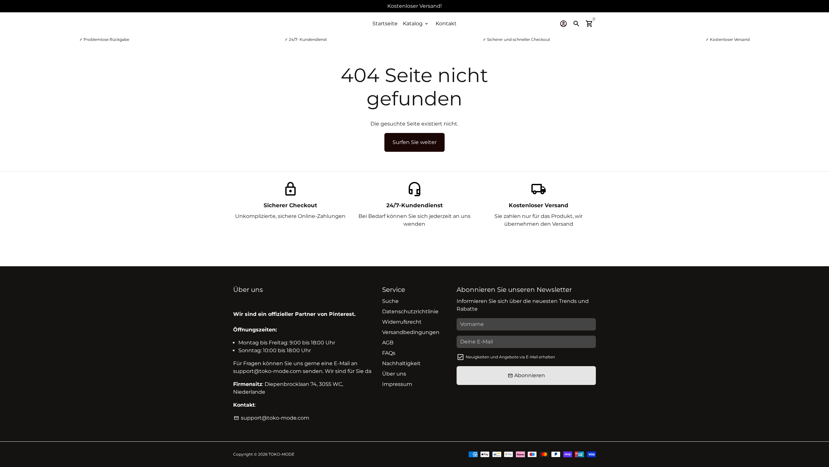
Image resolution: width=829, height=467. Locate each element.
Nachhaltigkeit (401, 363)
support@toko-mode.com (271, 418)
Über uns (394, 374)
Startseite (385, 23)
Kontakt (446, 23)
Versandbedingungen (410, 332)
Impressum (397, 384)
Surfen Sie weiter (414, 142)
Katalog (416, 23)
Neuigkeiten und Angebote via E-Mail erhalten (510, 356)
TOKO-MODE (281, 454)
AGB (387, 343)
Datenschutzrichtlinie (410, 311)
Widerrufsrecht (402, 322)
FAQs (388, 353)
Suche (390, 301)
